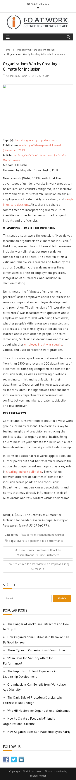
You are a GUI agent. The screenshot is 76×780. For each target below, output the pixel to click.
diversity (20, 140)
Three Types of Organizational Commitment (37, 650)
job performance (46, 140)
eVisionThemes (38, 775)
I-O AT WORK (42, 75)
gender (30, 140)
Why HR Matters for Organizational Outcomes (38, 710)
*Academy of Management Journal (42, 534)
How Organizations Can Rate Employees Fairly (38, 732)
